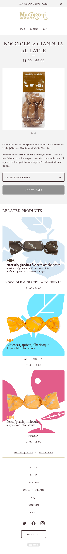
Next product (46, 452)
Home (33, 467)
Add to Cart (33, 190)
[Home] (33, 16)
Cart (45, 28)
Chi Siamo (33, 482)
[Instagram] (42, 523)
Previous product (23, 452)
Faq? (34, 497)
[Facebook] (33, 523)
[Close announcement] (61, 3)
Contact (34, 28)
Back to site (33, 534)
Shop (22, 28)
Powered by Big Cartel (33, 544)
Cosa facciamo (33, 489)
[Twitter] (24, 523)
